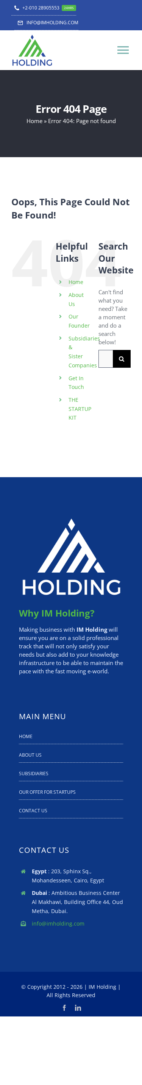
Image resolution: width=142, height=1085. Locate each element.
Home (34, 121)
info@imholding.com (58, 923)
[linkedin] (78, 1008)
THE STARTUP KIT (80, 409)
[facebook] (64, 1008)
